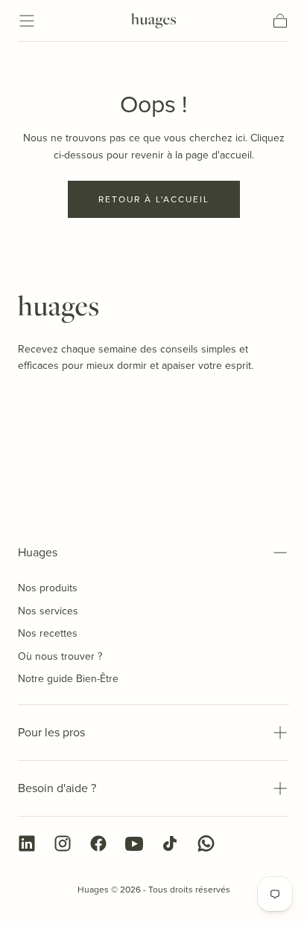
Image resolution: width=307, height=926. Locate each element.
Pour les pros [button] (51, 732)
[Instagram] (62, 843)
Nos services (48, 610)
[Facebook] (98, 843)
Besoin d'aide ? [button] (57, 787)
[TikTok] (170, 843)
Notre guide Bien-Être (68, 678)
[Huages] (58, 309)
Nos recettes (47, 633)
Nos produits (47, 587)
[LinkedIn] (26, 843)
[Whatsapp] (205, 843)
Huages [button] (37, 552)
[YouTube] (134, 843)
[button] (27, 21)
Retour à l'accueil (153, 199)
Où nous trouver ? (60, 656)
